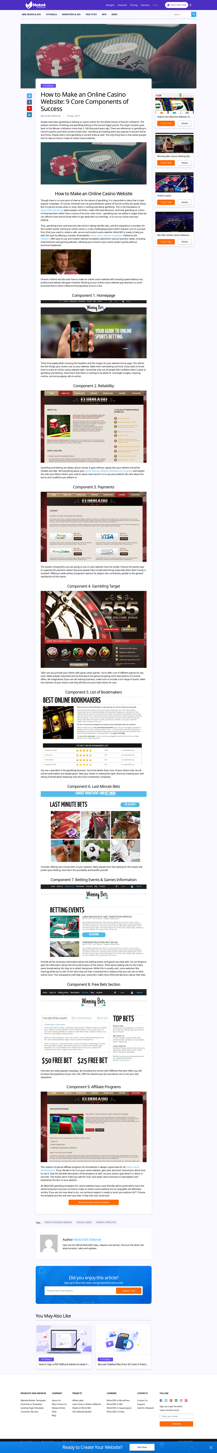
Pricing (134, 5)
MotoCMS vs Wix (115, 1404)
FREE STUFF (91, 14)
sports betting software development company (108, 470)
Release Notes (58, 1408)
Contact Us (142, 1400)
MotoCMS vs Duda (115, 1411)
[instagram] (181, 1400)
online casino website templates (106, 235)
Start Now (142, 1447)
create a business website (58, 1222)
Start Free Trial (178, 4)
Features (122, 5)
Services (145, 5)
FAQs (54, 1411)
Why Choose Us (59, 1404)
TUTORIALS (51, 14)
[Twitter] (29, 95)
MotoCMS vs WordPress (118, 1400)
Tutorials (48, 85)
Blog (155, 5)
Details (184, 123)
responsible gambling (52, 210)
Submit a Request (145, 1408)
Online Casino (164, 195)
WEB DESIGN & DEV (31, 14)
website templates (106, 1222)
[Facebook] (29, 102)
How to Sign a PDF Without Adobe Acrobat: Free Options (64, 1364)
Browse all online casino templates (93, 1202)
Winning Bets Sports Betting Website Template (174, 156)
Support (141, 1404)
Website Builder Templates (33, 1400)
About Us (56, 1400)
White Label (78, 1400)
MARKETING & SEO (71, 14)
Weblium (45, 238)
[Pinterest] (29, 108)
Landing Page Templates (32, 1408)
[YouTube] (171, 1400)
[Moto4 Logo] (36, 5)
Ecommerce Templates (31, 1404)
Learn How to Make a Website (86, 1404)
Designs (110, 5)
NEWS (114, 14)
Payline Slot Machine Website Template (174, 116)
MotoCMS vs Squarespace (119, 1408)
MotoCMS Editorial (51, 115)
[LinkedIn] (29, 114)
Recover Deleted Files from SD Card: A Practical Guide (123, 1364)
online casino (84, 1222)
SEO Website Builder (82, 1411)
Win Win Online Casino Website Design (174, 235)
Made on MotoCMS (81, 1408)
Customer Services (29, 1411)
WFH (104, 14)
